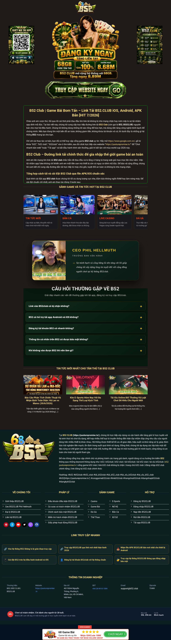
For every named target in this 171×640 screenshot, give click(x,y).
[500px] (12, 524)
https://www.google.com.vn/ (121, 141)
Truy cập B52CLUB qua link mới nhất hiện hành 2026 (83, 549)
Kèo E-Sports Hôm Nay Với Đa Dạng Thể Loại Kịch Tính (85, 399)
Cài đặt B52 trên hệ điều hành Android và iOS (26, 559)
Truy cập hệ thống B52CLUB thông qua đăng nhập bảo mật (141, 559)
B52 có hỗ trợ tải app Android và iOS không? (85, 317)
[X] (24, 524)
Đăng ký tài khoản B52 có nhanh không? (85, 328)
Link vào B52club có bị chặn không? (85, 306)
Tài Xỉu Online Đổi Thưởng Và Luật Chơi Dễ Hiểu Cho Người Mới (128, 399)
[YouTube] (18, 524)
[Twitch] (30, 524)
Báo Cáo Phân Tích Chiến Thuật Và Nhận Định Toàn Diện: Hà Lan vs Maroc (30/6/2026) (43, 400)
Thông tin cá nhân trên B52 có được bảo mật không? (85, 339)
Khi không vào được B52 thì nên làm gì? (85, 350)
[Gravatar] (36, 524)
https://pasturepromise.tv (45, 589)
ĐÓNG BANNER (85, 627)
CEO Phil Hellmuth (94, 250)
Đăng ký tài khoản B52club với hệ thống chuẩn (83, 559)
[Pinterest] (6, 524)
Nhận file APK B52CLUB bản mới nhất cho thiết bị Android (141, 549)
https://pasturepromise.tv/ (118, 144)
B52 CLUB (67, 435)
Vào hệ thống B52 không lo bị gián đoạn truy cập (28, 549)
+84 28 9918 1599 (99, 589)
